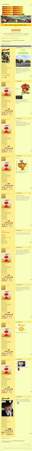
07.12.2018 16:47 (19, 193)
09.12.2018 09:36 (19, 284)
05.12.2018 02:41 (19, 155)
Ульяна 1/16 (3, 48)
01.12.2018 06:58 (19, 81)
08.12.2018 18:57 (19, 247)
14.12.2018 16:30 (19, 359)
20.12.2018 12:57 (19, 396)
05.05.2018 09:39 (19, 47)
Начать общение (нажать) (16, 31)
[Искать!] (31, 4)
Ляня (2, 397)
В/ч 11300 (10, 40)
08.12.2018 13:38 (19, 230)
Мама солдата (4, 40)
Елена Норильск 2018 (5, 81)
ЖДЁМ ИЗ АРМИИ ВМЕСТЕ (17, 14)
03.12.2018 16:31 (19, 118)
